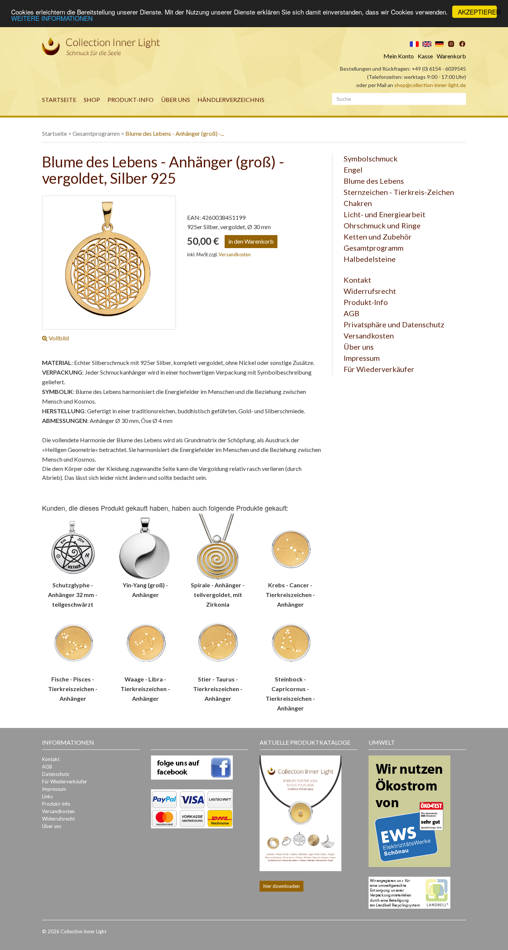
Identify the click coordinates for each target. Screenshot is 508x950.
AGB (351, 313)
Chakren (358, 203)
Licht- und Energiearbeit (384, 214)
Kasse (425, 56)
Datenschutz (55, 774)
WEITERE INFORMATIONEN (52, 18)
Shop (92, 99)
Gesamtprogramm (96, 133)
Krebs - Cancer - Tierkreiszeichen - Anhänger (290, 594)
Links (47, 796)
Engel (353, 169)
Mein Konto (398, 56)
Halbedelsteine (370, 258)
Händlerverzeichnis (230, 99)
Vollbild (58, 337)
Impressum (362, 357)
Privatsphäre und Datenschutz (394, 324)
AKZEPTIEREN (477, 11)
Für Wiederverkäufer (379, 369)
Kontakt (357, 279)
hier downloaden (281, 886)
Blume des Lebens (374, 180)
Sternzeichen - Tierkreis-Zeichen (399, 191)
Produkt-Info (130, 99)
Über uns (175, 99)
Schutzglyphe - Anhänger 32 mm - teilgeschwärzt (72, 594)
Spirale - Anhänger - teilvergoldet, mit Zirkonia (218, 594)
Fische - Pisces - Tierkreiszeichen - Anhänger (72, 688)
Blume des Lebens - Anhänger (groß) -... (174, 133)
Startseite (59, 99)
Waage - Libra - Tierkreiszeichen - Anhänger (145, 688)
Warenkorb (451, 56)
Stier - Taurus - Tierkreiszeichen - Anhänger (217, 688)
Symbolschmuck (371, 158)
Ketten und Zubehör (378, 236)
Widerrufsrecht (370, 290)
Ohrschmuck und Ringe (382, 225)
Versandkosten (235, 254)
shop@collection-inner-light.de (430, 85)
